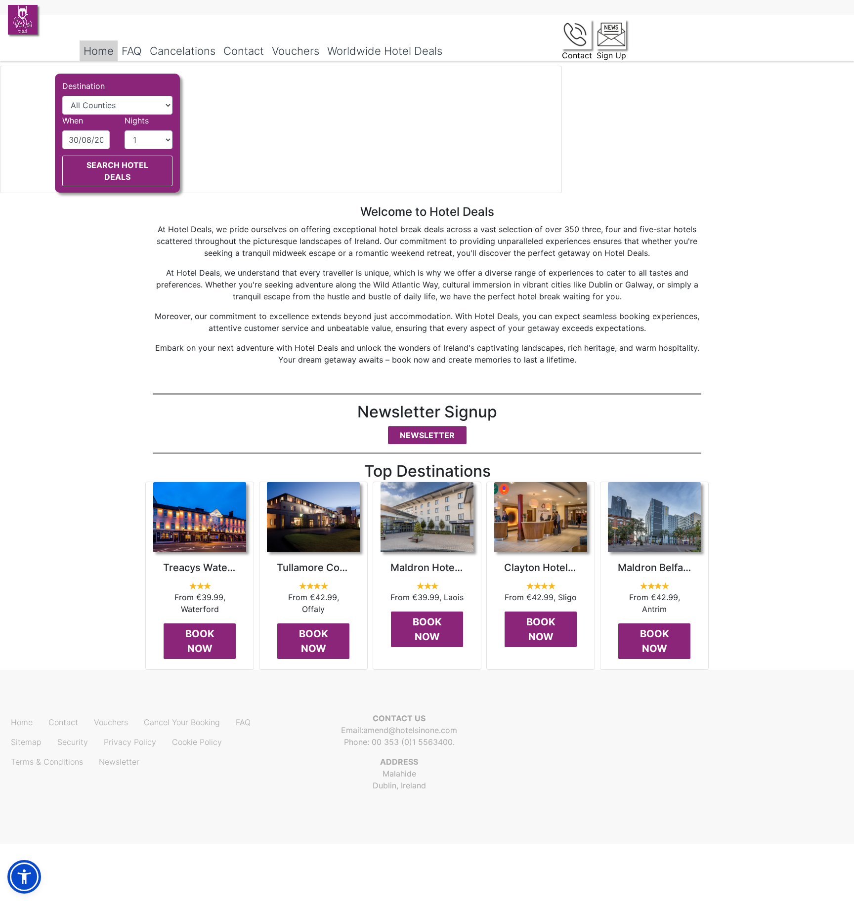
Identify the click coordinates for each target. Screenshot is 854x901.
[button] (24, 876)
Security (72, 742)
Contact (63, 722)
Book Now (199, 641)
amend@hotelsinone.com (410, 730)
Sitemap (26, 742)
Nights (137, 120)
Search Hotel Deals (117, 171)
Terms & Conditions (47, 762)
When (72, 120)
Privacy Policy (130, 742)
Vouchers (111, 722)
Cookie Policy (197, 742)
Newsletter (427, 435)
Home (22, 722)
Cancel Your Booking (182, 722)
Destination (83, 86)
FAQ (243, 722)
